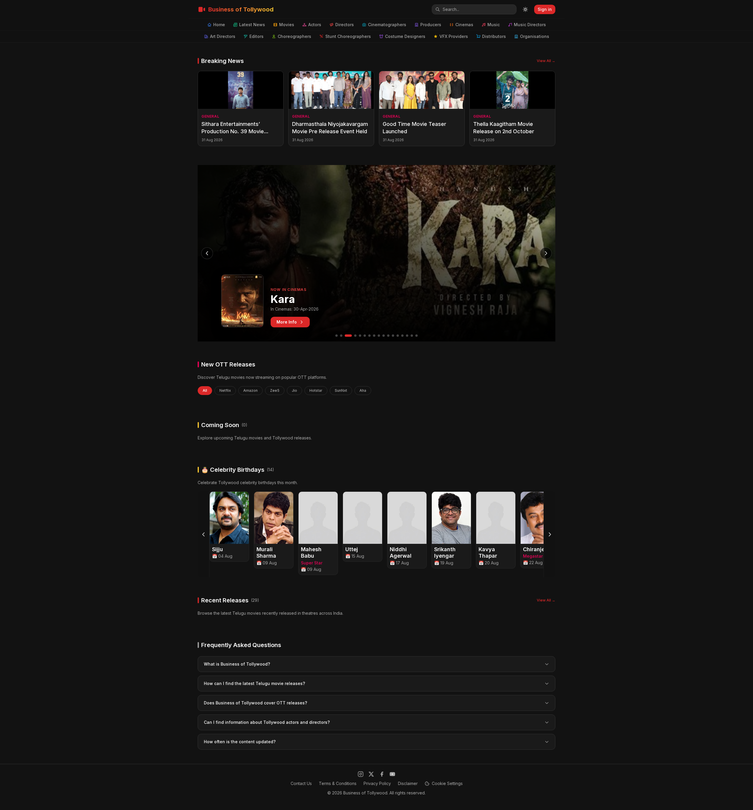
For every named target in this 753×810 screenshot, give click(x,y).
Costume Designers (405, 36)
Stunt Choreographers (348, 36)
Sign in (545, 9)
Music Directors (530, 24)
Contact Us (301, 783)
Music (493, 24)
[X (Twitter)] (371, 774)
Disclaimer (408, 783)
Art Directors (222, 36)
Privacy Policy (377, 783)
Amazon (250, 390)
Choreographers (294, 36)
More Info (286, 321)
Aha (362, 390)
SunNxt (341, 390)
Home (219, 24)
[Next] (549, 534)
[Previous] (203, 534)
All (205, 390)
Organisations (534, 36)
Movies (286, 24)
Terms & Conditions (337, 783)
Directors (344, 24)
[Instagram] (361, 774)
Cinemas (464, 24)
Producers (430, 24)
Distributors (494, 36)
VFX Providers (453, 36)
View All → (546, 61)
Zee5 (274, 390)
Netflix (225, 390)
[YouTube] (392, 774)
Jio (294, 390)
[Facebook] (382, 774)
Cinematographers (387, 24)
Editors (256, 36)
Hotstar (315, 390)
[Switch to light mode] (525, 9)
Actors (314, 24)
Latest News (252, 24)
